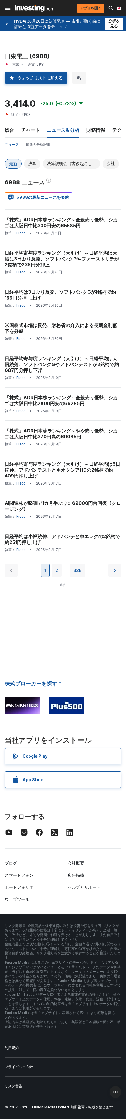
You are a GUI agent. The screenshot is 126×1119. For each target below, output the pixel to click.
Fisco (21, 233)
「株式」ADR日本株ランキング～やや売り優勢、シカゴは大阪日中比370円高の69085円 (61, 434)
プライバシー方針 (19, 1067)
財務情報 (95, 130)
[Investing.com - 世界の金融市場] (34, 8)
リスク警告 (13, 1086)
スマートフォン (19, 875)
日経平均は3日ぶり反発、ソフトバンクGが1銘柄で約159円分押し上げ (60, 295)
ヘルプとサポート (84, 887)
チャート (30, 130)
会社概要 (76, 863)
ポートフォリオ (19, 887)
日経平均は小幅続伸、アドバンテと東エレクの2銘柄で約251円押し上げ (62, 539)
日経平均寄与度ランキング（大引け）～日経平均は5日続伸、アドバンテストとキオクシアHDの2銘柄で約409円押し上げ (62, 470)
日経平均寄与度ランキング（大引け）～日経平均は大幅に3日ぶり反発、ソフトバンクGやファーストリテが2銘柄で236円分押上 (62, 259)
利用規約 (12, 1047)
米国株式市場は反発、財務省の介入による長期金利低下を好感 (61, 328)
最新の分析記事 (38, 144)
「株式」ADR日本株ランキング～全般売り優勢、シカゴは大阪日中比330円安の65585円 (61, 222)
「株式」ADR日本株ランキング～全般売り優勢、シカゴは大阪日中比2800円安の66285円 (61, 400)
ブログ (11, 863)
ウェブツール (17, 899)
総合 (9, 130)
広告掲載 (76, 875)
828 (77, 570)
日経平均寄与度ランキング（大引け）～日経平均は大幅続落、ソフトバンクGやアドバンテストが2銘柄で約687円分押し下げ (62, 364)
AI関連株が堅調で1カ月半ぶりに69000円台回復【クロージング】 (63, 506)
